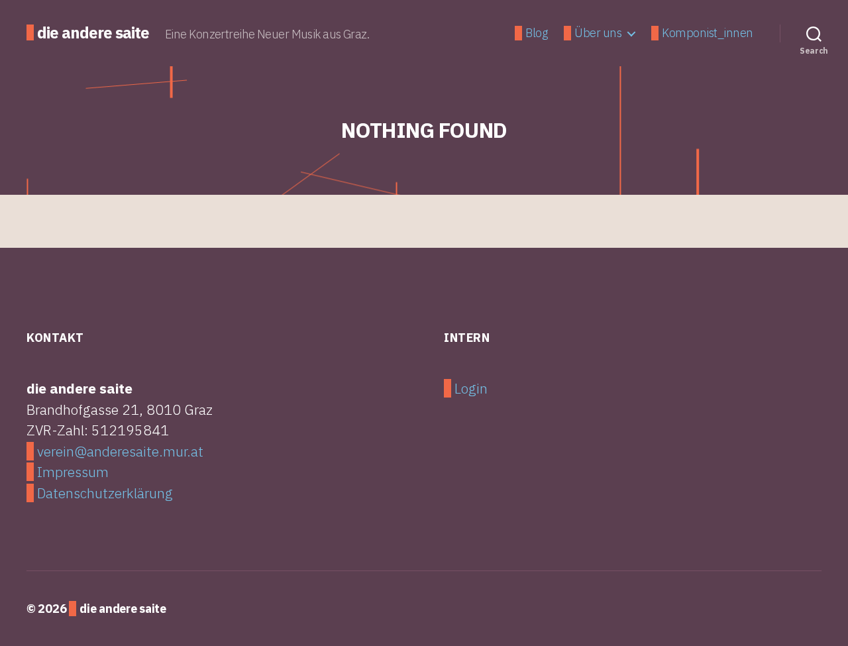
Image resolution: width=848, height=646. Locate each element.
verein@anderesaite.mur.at (120, 451)
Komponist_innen (707, 33)
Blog (536, 33)
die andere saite (93, 32)
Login (471, 388)
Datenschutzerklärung (105, 493)
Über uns (597, 33)
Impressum (73, 471)
